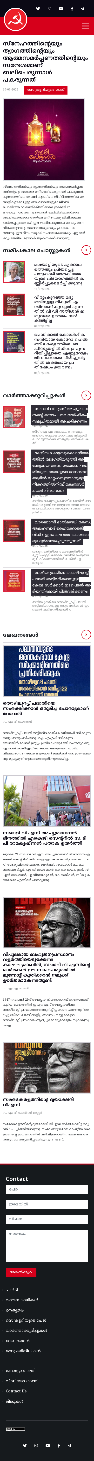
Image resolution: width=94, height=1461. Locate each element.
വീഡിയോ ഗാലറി (22, 1381)
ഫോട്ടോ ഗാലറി (20, 1371)
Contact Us (16, 1391)
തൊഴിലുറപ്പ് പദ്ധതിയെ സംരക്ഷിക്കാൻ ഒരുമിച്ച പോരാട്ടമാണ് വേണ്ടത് (46, 709)
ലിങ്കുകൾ (14, 1401)
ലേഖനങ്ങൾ (18, 1341)
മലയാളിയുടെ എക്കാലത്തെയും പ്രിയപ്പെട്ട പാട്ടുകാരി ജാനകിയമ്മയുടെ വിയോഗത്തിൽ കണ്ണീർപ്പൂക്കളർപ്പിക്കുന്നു (59, 274)
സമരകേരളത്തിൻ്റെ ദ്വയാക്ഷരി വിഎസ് (38, 1102)
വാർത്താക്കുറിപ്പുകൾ (26, 1330)
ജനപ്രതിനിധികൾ (23, 1351)
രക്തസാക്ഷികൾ (22, 1300)
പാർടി (12, 1290)
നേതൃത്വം (15, 1310)
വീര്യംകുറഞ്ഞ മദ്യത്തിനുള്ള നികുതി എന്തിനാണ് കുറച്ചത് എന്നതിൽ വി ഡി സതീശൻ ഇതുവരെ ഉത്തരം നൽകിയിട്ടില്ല (59, 309)
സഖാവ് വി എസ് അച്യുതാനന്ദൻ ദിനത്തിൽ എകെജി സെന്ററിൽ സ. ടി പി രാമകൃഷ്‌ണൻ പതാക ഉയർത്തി (44, 838)
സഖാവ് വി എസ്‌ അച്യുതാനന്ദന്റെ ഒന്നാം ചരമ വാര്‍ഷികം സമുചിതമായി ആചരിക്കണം (60, 415)
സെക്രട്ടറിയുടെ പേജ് (45, 90)
